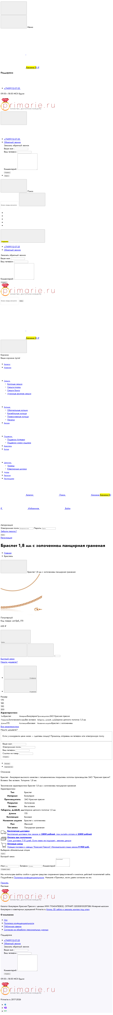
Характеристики (9, 767)
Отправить (7, 172)
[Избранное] (38, 330)
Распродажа (9, 478)
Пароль (37, 528)
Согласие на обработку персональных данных (26, 929)
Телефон (24, 865)
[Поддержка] (14, 118)
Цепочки (8, 462)
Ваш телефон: (10, 151)
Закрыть (7, 175)
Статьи (5, 226)
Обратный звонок (12, 142)
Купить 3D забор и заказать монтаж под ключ (68, 909)
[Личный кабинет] (13, 316)
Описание (7, 763)
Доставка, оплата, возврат (10, 213)
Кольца (7, 407)
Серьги (7, 381)
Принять (4, 882)
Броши (7, 423)
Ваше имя (7, 743)
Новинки (7, 367)
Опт (5, 920)
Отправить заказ (5, 869)
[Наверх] (13, 521)
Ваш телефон (9, 750)
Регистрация (6, 537)
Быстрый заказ (7, 658)
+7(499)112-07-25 (12, 88)
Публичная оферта (12, 926)
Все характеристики (10, 726)
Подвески (8, 436)
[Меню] (14, 8)
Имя (3, 865)
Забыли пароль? (9, 531)
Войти (2, 535)
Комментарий (49, 865)
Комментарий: (11, 169)
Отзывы (7, 219)
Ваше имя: (9, 148)
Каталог (7, 364)
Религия (7, 475)
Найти (21, 301)
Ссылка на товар (10, 753)
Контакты (6, 223)
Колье (6, 449)
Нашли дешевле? (9, 662)
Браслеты (8, 446)
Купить (3, 853)
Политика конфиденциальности (29, 877)
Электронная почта (10, 528)
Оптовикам (6, 216)
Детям (6, 472)
